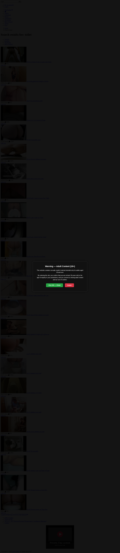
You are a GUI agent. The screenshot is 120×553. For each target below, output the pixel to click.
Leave (69, 285)
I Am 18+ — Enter (54, 285)
